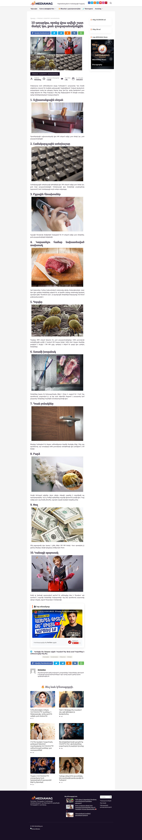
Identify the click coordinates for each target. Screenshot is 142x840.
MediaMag (42, 670)
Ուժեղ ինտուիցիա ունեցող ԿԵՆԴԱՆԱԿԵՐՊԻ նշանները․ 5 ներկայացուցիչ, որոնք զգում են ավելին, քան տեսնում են (41, 713)
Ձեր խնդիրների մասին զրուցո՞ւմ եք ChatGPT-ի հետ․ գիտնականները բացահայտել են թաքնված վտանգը (71, 744)
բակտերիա (55, 657)
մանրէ (70, 657)
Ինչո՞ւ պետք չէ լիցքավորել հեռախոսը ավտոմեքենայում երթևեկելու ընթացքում (85, 801)
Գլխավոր (34, 8)
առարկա (46, 657)
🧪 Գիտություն (88, 8)
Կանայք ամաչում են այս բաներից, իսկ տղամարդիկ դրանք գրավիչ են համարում (71, 778)
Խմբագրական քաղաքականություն (106, 806)
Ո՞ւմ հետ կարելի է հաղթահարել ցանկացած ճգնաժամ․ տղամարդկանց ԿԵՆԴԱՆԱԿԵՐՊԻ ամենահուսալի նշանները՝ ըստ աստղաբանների (42, 746)
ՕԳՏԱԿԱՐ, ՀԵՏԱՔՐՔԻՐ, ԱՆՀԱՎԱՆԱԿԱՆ (45, 74)
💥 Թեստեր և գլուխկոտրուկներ (69, 8)
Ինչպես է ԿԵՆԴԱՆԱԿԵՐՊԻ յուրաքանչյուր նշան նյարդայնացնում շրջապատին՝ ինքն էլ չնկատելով (41, 779)
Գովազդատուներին (105, 801)
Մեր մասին (103, 803)
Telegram (47, 652)
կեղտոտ (63, 657)
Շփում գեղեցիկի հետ (46, 8)
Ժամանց (98, 8)
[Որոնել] (110, 797)
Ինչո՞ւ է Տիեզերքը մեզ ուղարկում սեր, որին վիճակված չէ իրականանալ (70, 712)
